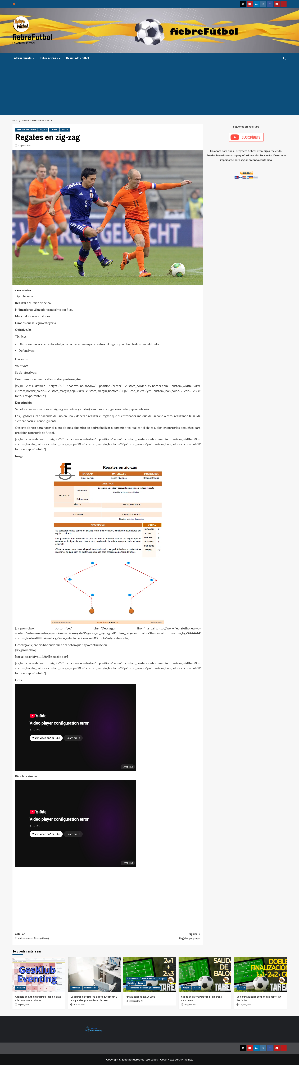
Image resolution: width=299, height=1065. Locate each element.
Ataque (186, 987)
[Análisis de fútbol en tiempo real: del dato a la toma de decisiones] (38, 974)
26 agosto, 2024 (190, 1004)
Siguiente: (190, 936)
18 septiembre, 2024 (136, 1001)
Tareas (54, 129)
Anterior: (32, 936)
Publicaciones (49, 58)
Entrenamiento (21, 58)
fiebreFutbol (32, 37)
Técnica (64, 129)
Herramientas (90, 987)
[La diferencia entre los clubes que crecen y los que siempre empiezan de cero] (94, 974)
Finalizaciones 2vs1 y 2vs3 (140, 996)
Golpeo (162, 978)
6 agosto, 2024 (245, 1004)
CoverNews (167, 1059)
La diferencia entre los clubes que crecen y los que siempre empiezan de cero (93, 998)
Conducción (132, 978)
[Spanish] (14, 4)
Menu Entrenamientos (26, 129)
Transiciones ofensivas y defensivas (143, 987)
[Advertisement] (149, 89)
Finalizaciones (148, 978)
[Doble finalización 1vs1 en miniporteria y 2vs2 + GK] (260, 974)
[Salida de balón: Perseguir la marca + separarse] (205, 974)
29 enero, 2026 (78, 1004)
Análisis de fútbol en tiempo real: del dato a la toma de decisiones (38, 998)
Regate (43, 129)
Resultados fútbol (77, 58)
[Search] (284, 58)
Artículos (21, 987)
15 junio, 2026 (23, 1004)
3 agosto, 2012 (24, 145)
